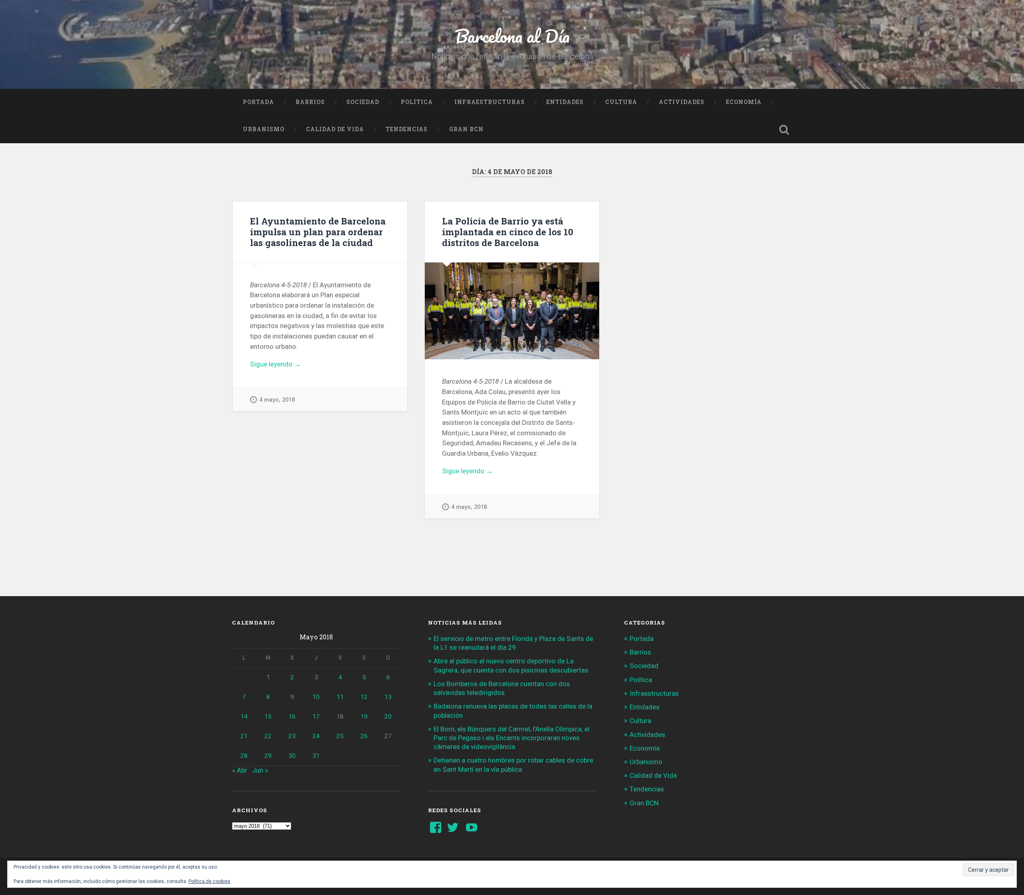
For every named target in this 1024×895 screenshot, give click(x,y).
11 (340, 697)
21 (244, 736)
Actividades (681, 102)
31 (316, 755)
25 (340, 736)
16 (292, 716)
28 (244, 755)
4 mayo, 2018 (277, 399)
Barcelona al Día (512, 36)
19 (364, 716)
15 (268, 716)
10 (316, 697)
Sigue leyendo (293, 365)
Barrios (310, 102)
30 (292, 755)
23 (292, 736)
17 (316, 716)
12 (364, 697)
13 (388, 697)
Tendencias (407, 129)
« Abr (239, 770)
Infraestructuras (489, 102)
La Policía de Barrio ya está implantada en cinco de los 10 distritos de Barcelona (507, 231)
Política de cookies (209, 881)
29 (268, 755)
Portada (258, 102)
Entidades (565, 102)
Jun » (260, 770)
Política (417, 102)
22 (268, 736)
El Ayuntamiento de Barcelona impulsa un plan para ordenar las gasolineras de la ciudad (318, 231)
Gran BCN (466, 129)
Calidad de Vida (335, 129)
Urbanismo (263, 129)
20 (388, 716)
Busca (784, 129)
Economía (744, 102)
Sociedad (362, 102)
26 (364, 736)
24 (316, 736)
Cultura (621, 102)
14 (244, 716)
